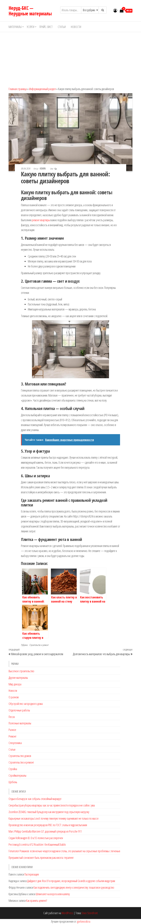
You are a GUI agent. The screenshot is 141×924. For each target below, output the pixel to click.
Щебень (13, 782)
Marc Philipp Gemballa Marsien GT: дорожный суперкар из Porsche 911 (45, 831)
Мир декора (15, 684)
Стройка (13, 769)
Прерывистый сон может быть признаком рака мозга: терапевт (41, 857)
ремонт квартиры (41, 220)
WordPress (67, 913)
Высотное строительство (21, 671)
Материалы (15, 27)
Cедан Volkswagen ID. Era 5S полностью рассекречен (36, 838)
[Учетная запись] (115, 10)
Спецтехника (15, 743)
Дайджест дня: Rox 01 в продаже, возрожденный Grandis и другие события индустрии (71, 881)
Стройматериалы (17, 775)
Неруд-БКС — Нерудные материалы (30, 11)
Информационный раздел (42, 89)
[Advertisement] (70, 58)
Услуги (30, 27)
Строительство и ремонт (38, 645)
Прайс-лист (46, 27)
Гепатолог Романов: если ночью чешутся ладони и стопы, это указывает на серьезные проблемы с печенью (64, 851)
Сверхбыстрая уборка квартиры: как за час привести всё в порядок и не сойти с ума (52, 805)
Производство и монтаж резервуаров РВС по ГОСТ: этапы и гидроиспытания (48, 825)
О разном (14, 697)
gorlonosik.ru (83, 921)
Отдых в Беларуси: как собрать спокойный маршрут (35, 799)
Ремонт (12, 736)
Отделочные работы (19, 710)
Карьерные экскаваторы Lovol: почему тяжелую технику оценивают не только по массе (54, 818)
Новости (76, 27)
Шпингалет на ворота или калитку (53, 894)
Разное (12, 730)
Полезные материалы (20, 723)
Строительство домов (20, 756)
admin (43, 168)
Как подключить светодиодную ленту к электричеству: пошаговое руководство (74, 887)
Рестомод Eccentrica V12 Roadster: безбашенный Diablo (37, 844)
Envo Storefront (90, 913)
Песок (12, 717)
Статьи (62, 27)
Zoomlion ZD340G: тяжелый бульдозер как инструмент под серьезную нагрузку (49, 812)
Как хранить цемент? (36, 900)
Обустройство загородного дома (26, 704)
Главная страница (18, 89)
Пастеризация (31, 874)
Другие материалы (18, 678)
